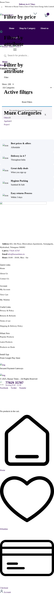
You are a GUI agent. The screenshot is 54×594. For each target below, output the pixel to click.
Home (2, 268)
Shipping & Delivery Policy (11, 326)
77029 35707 (14, 251)
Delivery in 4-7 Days (27, 4)
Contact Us (4, 279)
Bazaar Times (5, 2)
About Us (4, 273)
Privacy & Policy (7, 311)
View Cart (4, 295)
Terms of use (5, 321)
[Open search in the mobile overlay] (27, 55)
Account (7, 592)
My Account (5, 289)
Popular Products (7, 337)
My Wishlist (5, 300)
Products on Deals (7, 347)
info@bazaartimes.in (16, 254)
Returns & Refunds (8, 316)
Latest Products (6, 342)
